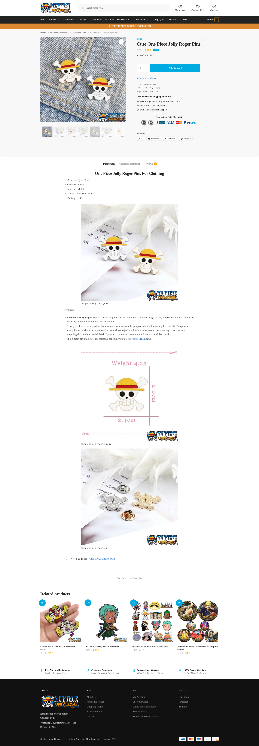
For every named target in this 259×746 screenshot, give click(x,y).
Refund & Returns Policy (145, 716)
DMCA (90, 716)
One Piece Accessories (58, 32)
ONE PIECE (139, 338)
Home (43, 32)
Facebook (184, 696)
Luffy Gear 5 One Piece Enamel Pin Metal (57, 648)
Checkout (214, 10)
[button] (121, 41)
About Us (91, 696)
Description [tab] (109, 163)
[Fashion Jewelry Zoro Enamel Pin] (106, 621)
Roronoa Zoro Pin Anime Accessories (150, 646)
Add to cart (175, 68)
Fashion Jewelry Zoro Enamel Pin (102, 646)
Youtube (183, 706)
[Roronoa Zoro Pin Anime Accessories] (152, 621)
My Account (180, 10)
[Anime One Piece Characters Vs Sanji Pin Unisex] (198, 621)
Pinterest (183, 701)
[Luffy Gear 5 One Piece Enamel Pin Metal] (61, 621)
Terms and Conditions (144, 706)
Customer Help (197, 10)
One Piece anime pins (102, 558)
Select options (61, 660)
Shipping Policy (94, 706)
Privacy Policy (94, 711)
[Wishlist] (77, 605)
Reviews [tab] (149, 163)
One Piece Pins (79, 32)
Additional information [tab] (129, 163)
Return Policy (139, 711)
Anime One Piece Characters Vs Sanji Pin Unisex (197, 648)
